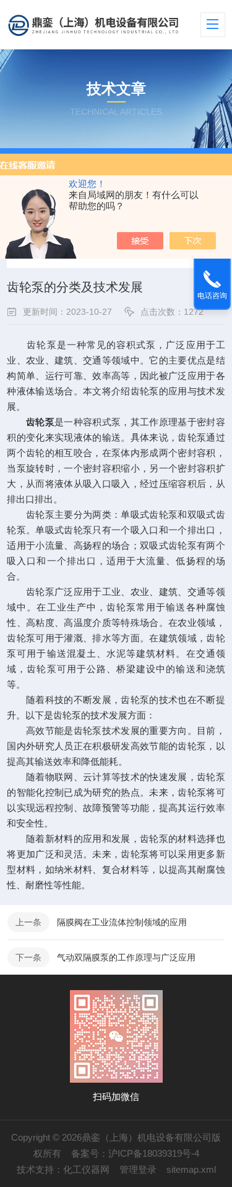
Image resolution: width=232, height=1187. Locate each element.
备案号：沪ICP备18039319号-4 (135, 1153)
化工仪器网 (86, 1169)
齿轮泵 (40, 422)
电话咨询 (212, 295)
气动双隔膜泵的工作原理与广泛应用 (126, 957)
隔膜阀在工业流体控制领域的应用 (122, 922)
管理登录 (138, 1169)
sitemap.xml (191, 1169)
